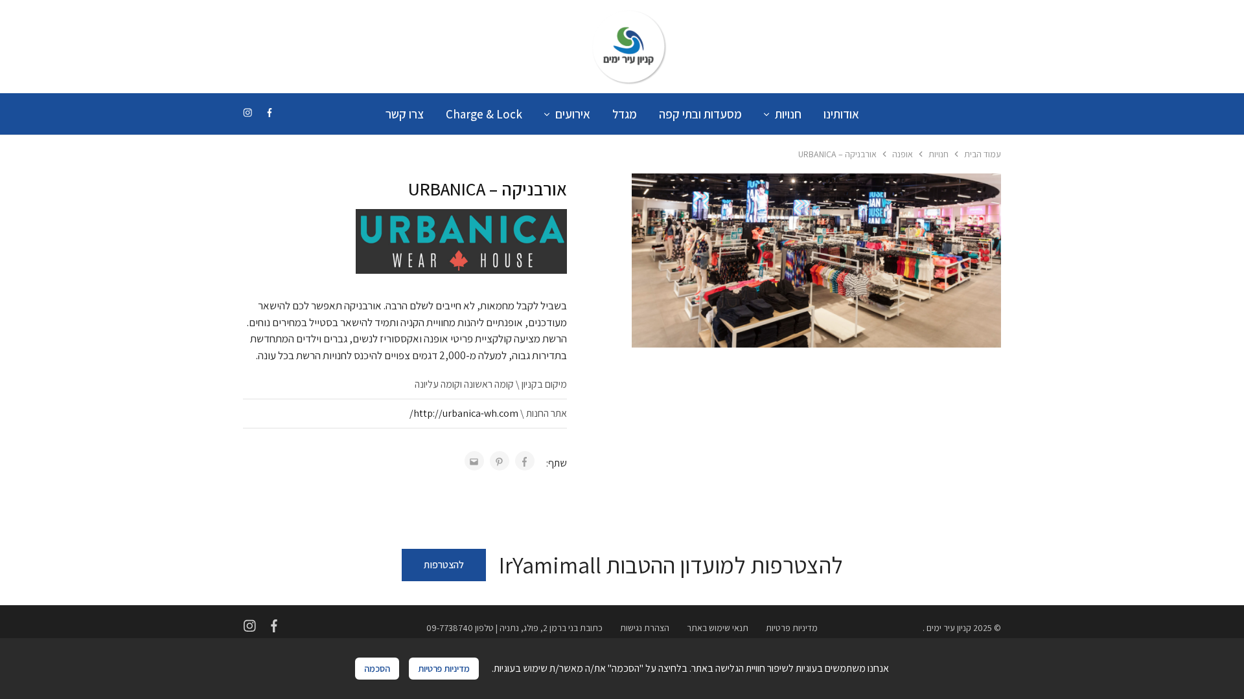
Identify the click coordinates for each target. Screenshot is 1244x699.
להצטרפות (444, 564)
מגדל (624, 114)
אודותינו (841, 114)
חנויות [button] (788, 114)
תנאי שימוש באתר (717, 628)
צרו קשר (405, 114)
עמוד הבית (982, 154)
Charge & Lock (484, 114)
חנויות (938, 154)
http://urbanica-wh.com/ (463, 413)
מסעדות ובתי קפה (700, 114)
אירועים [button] (572, 114)
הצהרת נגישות (644, 628)
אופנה (902, 154)
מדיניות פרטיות (792, 628)
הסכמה (377, 668)
